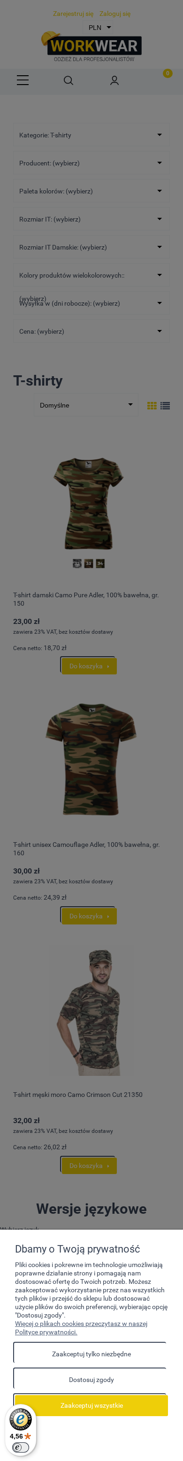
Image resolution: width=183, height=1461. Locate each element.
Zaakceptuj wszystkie (92, 1405)
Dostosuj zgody (91, 1379)
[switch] (20, 1447)
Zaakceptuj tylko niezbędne (91, 1354)
